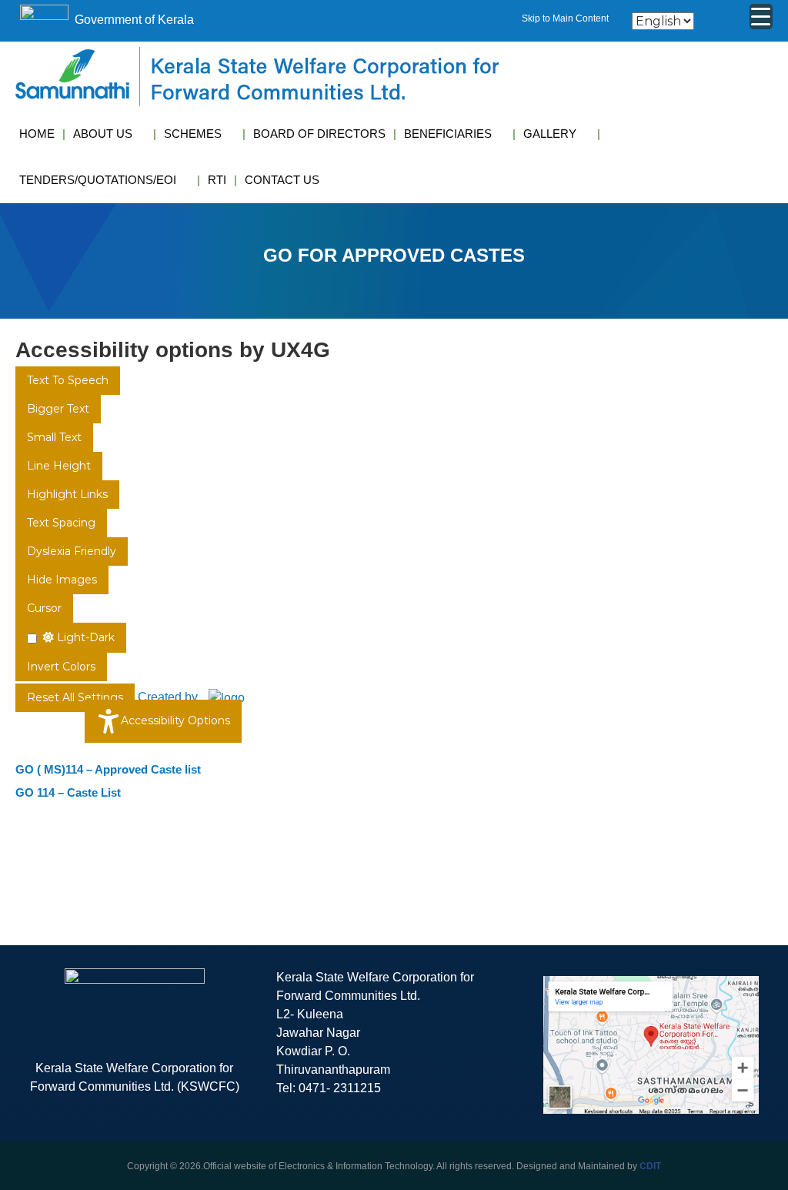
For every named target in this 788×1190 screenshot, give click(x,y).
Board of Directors (319, 133)
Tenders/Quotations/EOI (97, 179)
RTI (217, 179)
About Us (102, 133)
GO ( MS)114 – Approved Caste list (108, 769)
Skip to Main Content (565, 18)
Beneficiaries (448, 133)
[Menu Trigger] (761, 16)
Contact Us (282, 179)
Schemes (193, 133)
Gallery (549, 133)
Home (37, 133)
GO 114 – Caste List (68, 792)
